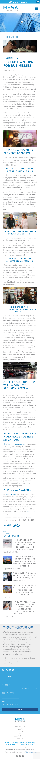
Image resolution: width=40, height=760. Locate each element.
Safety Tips (20, 729)
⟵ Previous (6, 533)
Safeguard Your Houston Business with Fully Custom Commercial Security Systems (25, 561)
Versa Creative (31, 752)
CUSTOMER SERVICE (26, 744)
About (20, 733)
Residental (20, 728)
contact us (31, 511)
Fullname (7, 676)
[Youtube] (23, 756)
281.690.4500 (17, 5)
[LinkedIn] (20, 756)
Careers (20, 731)
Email (23, 676)
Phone (6, 685)
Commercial (20, 726)
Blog (20, 735)
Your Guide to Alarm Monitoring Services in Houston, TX (25, 575)
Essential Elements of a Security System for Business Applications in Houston (25, 590)
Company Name (10, 693)
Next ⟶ (5, 531)
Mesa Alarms (11, 494)
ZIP (3, 701)
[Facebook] (17, 756)
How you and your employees (14, 444)
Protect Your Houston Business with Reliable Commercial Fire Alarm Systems (25, 544)
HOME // (9, 37)
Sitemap (20, 739)
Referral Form (20, 737)
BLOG (15, 37)
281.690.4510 (10, 744)
